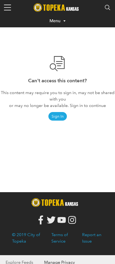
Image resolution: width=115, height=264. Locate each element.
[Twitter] (51, 220)
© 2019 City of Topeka (26, 238)
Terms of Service (59, 238)
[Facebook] (40, 220)
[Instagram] (72, 220)
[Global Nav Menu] (7, 7)
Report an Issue (91, 238)
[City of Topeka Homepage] (56, 201)
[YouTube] (61, 220)
